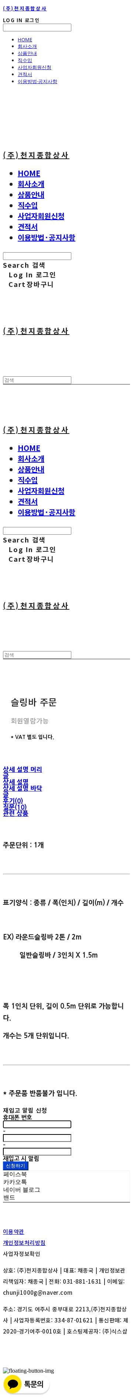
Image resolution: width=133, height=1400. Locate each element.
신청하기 (15, 1165)
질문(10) (15, 807)
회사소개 (27, 46)
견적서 (25, 74)
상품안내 (27, 53)
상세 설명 (15, 782)
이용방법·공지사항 (37, 81)
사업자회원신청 (34, 67)
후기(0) (13, 801)
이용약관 (13, 1231)
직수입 (25, 60)
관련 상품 (15, 813)
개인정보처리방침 (24, 1242)
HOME (25, 39)
